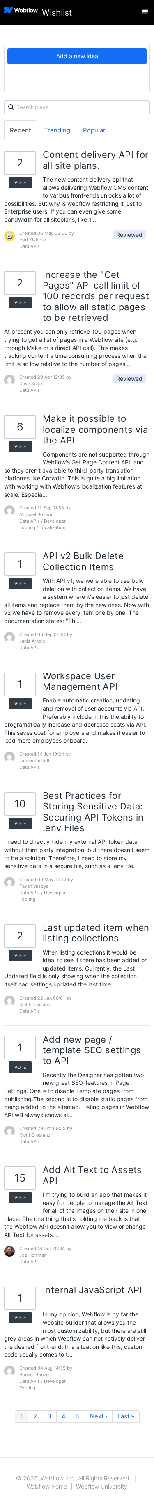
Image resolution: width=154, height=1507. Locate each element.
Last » (125, 1416)
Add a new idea (77, 55)
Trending (57, 130)
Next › (98, 1416)
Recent (20, 130)
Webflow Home (47, 1486)
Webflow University (101, 1486)
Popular (94, 130)
